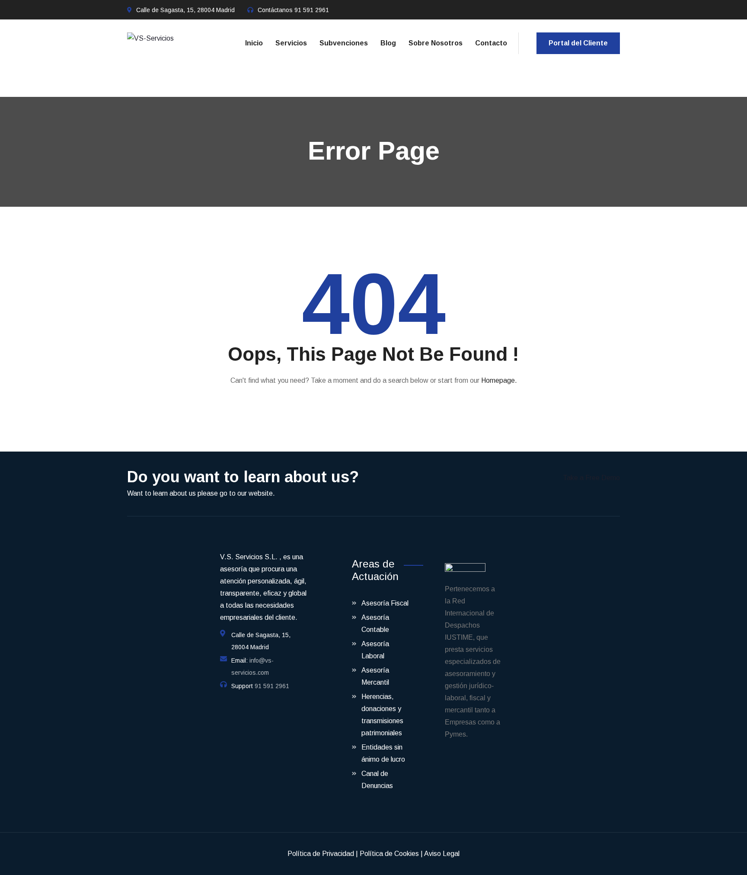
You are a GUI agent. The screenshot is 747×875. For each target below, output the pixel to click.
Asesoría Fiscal (385, 603)
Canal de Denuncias (377, 779)
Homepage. (499, 380)
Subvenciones (343, 43)
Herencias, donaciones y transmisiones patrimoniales (382, 715)
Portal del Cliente (578, 43)
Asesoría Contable (375, 623)
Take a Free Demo (591, 477)
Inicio (254, 43)
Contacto (491, 43)
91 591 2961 (311, 9)
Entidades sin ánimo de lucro (383, 753)
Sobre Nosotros (436, 43)
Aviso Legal (442, 853)
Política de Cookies (389, 853)
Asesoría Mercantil (375, 676)
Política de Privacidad (320, 853)
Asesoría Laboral (375, 650)
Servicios (291, 43)
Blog (388, 43)
